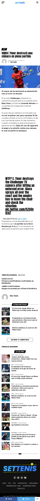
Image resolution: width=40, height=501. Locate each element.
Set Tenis (14, 62)
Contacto (21, 488)
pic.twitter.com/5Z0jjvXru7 (19, 211)
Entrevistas (22, 483)
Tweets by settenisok (10, 347)
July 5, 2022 (22, 219)
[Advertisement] (20, 27)
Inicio (4, 483)
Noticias (22, 275)
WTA (14, 483)
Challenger (33, 483)
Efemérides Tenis (29, 486)
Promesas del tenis (13, 486)
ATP (9, 483)
